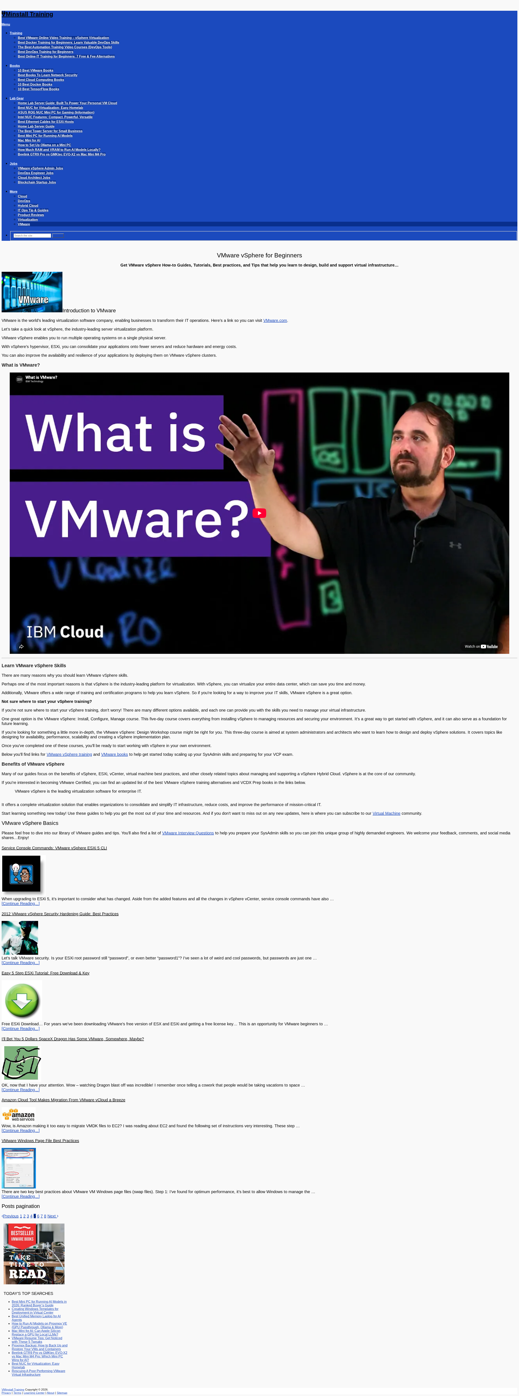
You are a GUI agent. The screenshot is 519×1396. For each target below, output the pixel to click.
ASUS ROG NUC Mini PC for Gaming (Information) (56, 112)
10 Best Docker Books (35, 84)
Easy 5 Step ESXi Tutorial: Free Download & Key (45, 973)
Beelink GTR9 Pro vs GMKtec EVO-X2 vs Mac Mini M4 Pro (62, 154)
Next (52, 1216)
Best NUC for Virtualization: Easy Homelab (50, 107)
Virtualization (28, 219)
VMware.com (275, 320)
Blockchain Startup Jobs (37, 182)
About (50, 1392)
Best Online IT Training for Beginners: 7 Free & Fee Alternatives (66, 56)
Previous (11, 1216)
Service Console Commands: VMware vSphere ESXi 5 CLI (54, 848)
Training (16, 33)
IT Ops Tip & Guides (33, 210)
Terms (17, 1392)
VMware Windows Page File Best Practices (40, 1140)
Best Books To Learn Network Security (47, 75)
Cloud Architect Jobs (34, 177)
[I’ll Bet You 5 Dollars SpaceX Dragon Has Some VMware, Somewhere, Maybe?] (259, 1064)
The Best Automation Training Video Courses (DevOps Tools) (65, 47)
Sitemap (62, 1392)
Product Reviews (31, 215)
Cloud (22, 196)
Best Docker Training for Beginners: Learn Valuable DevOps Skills (68, 42)
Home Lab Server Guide (36, 126)
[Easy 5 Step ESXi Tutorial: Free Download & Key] (259, 1001)
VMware (24, 224)
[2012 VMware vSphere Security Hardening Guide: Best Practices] (259, 938)
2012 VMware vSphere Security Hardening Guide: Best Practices (60, 914)
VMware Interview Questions (188, 833)
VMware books (114, 754)
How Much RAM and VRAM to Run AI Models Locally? (59, 149)
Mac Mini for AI (29, 140)
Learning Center (34, 1392)
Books (15, 65)
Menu (6, 24)
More (13, 191)
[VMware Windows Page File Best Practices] (259, 1168)
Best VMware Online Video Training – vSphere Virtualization (63, 38)
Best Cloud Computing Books (41, 79)
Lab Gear (17, 98)
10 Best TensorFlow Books (38, 89)
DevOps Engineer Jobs (36, 173)
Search (58, 235)
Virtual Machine (386, 813)
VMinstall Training (27, 14)
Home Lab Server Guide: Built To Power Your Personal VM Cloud (67, 103)
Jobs (13, 163)
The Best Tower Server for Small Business (50, 131)
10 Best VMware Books (35, 70)
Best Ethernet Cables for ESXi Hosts (46, 121)
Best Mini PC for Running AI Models (45, 135)
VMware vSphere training (69, 754)
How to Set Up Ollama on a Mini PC (44, 145)
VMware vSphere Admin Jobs (40, 168)
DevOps (24, 201)
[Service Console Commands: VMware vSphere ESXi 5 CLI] (259, 876)
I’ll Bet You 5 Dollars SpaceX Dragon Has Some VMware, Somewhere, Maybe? (73, 1039)
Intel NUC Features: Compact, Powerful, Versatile (55, 117)
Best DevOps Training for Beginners (45, 52)
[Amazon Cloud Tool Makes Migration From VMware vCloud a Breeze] (259, 1115)
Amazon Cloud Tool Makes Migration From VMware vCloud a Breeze (63, 1100)
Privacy (6, 1392)
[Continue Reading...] (21, 903)
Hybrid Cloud (28, 205)
